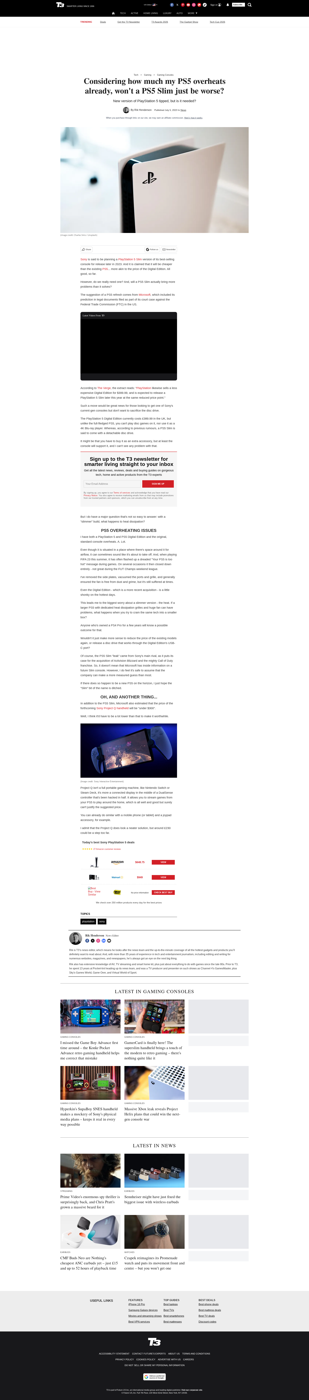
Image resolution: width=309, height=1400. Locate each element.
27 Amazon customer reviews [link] (107, 849)
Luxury (167, 13)
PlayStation (143, 388)
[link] (94, 862)
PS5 (105, 269)
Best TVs (169, 1310)
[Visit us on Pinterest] (183, 5)
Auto (180, 13)
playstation (88, 921)
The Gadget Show (189, 22)
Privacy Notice (90, 495)
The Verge (104, 388)
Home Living (150, 13)
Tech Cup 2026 (217, 22)
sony (102, 921)
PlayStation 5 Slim (130, 259)
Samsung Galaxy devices (143, 1310)
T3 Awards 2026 (159, 22)
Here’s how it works (193, 118)
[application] (128, 346)
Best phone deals (209, 1304)
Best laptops (171, 1304)
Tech (123, 13)
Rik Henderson (143, 110)
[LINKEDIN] (104, 941)
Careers (188, 1359)
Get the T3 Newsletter (128, 22)
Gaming (147, 75)
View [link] (163, 862)
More (191, 13)
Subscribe (237, 5)
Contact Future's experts (149, 1353)
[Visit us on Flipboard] (199, 5)
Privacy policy (124, 1359)
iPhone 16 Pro (136, 1304)
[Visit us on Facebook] (172, 5)
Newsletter (171, 249)
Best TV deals (207, 1316)
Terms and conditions (196, 1353)
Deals (103, 22)
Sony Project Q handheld (112, 708)
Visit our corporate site (191, 1390)
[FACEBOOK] (88, 941)
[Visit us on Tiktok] (205, 5)
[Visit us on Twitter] (177, 5)
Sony (83, 259)
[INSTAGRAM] (99, 941)
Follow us (154, 249)
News (183, 110)
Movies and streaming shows (145, 1316)
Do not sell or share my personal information (155, 1365)
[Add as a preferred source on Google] (154, 1376)
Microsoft (144, 294)
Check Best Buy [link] (163, 892)
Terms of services (122, 492)
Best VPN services (139, 1321)
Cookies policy (145, 1359)
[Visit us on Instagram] (194, 5)
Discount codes (207, 1321)
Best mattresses (173, 1321)
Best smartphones (174, 1316)
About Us (174, 1353)
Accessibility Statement (114, 1353)
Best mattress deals (210, 1310)
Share (88, 249)
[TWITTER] (93, 941)
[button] (128, 861)
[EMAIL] (110, 941)
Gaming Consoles (165, 75)
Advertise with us (169, 1359)
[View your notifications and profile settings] (228, 5)
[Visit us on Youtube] (188, 5)
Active (134, 13)
